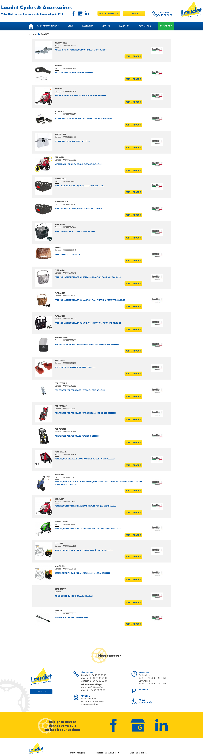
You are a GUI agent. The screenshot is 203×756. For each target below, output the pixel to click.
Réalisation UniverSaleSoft (107, 752)
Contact (134, 13)
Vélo (70, 26)
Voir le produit (133, 56)
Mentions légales (77, 752)
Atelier (106, 26)
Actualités (145, 26)
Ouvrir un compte (108, 13)
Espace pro (166, 26)
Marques (124, 26)
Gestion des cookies (138, 752)
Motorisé (87, 26)
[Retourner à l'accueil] (191, 17)
